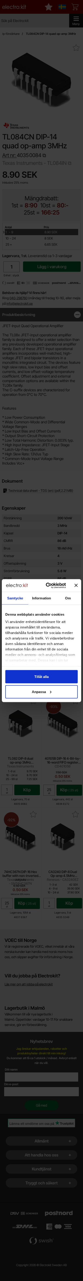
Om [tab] (68, 598)
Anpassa (39, 692)
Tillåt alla (41, 677)
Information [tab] (41, 598)
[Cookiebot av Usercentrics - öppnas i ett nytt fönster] (48, 585)
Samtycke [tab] (15, 598)
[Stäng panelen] (76, 585)
